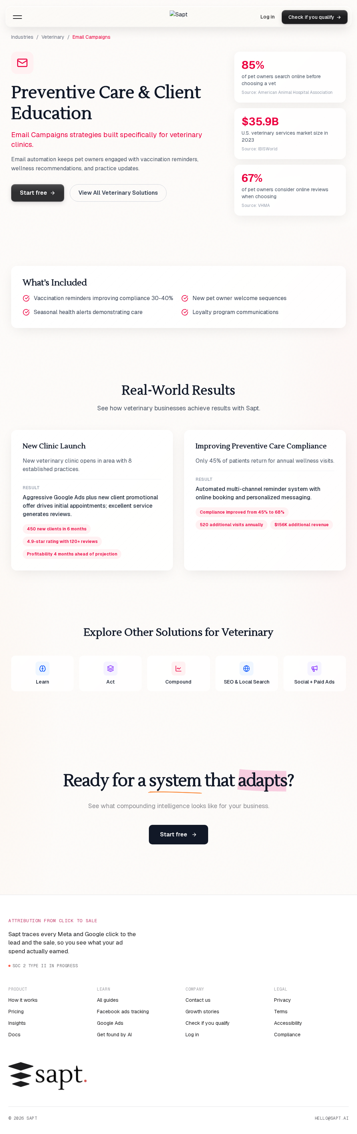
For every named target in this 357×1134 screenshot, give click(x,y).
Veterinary (52, 37)
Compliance (287, 1034)
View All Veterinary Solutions (118, 192)
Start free (33, 192)
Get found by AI (114, 1034)
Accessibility (288, 1023)
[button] (17, 17)
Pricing (16, 1011)
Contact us (198, 1000)
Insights (17, 1023)
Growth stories (202, 1011)
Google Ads (110, 1023)
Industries (22, 37)
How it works (23, 1000)
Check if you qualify (207, 1023)
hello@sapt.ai (332, 1118)
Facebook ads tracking (123, 1011)
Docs (14, 1034)
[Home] (179, 17)
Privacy (282, 1000)
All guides (108, 1000)
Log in (267, 17)
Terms (281, 1011)
